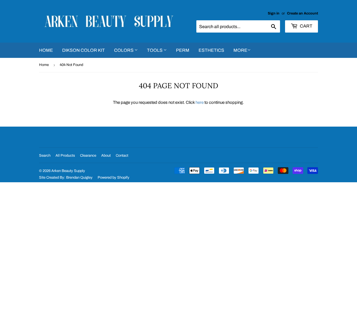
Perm (182, 50)
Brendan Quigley (79, 177)
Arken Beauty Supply (68, 171)
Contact (122, 155)
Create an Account (302, 13)
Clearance (88, 155)
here (200, 102)
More (240, 50)
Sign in (273, 13)
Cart (305, 26)
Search (44, 155)
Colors (124, 50)
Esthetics (211, 50)
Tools (155, 50)
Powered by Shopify (113, 177)
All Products (65, 155)
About (106, 155)
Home (46, 50)
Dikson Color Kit (83, 50)
